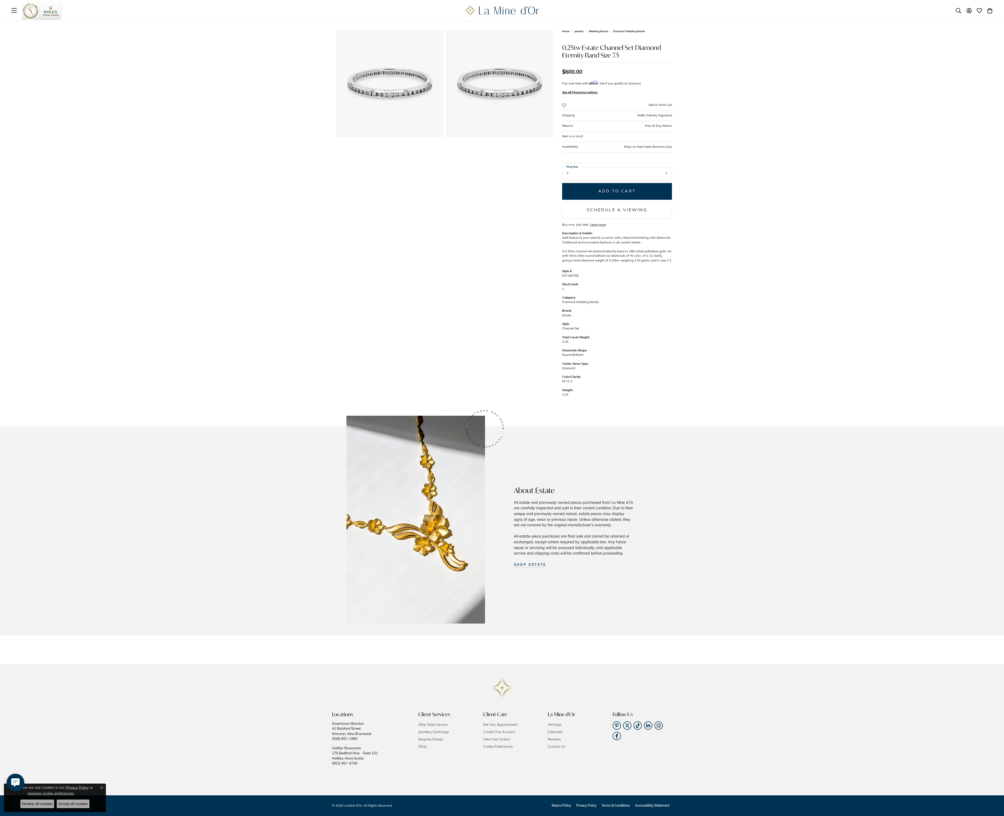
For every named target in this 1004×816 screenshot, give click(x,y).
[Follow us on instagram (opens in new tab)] (658, 725)
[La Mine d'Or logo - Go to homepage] (502, 10)
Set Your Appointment (500, 725)
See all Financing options (580, 92)
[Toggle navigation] (14, 10)
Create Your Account (499, 732)
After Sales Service (433, 725)
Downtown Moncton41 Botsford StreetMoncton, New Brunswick (352, 731)
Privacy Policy (586, 805)
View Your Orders (496, 739)
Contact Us (556, 747)
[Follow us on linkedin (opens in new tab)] (648, 725)
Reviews (554, 739)
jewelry (579, 31)
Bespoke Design (430, 739)
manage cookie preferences (51, 793)
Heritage (555, 725)
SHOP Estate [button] (530, 565)
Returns (617, 126)
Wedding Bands (598, 31)
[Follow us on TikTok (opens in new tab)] (638, 725)
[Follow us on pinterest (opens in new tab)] (617, 725)
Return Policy (561, 805)
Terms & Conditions (616, 805)
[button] (958, 10)
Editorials (555, 732)
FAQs (422, 747)
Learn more (598, 224)
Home (565, 31)
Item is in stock (572, 136)
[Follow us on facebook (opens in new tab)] (617, 736)
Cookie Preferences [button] (498, 747)
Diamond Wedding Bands (629, 31)
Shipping (617, 115)
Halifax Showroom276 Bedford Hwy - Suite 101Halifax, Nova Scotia (355, 756)
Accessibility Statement (652, 805)
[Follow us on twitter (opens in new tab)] (627, 725)
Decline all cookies (37, 804)
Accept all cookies (73, 804)
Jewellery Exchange (433, 732)
